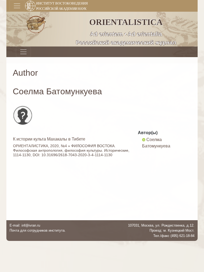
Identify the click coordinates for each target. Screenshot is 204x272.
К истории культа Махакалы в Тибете (49, 139)
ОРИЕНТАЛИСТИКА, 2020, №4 (40, 146)
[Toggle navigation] (17, 6)
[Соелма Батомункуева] (143, 139)
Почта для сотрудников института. (38, 230)
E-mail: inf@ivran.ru (25, 225)
